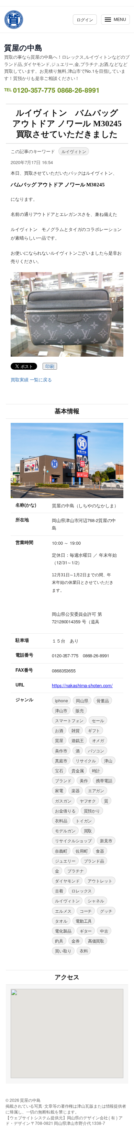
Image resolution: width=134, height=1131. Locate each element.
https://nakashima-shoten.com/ (82, 685)
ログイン (85, 19)
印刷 (49, 366)
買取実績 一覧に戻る (31, 380)
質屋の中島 (23, 47)
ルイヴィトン (74, 151)
